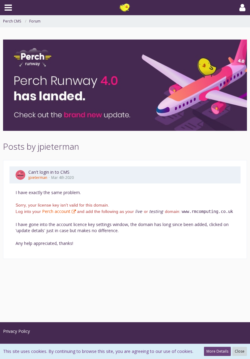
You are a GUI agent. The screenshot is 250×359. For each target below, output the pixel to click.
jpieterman (37, 177)
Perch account (56, 211)
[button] (8, 7)
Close (240, 351)
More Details (217, 351)
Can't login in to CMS (49, 172)
